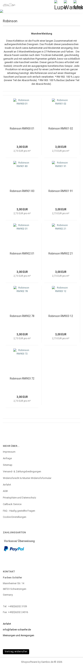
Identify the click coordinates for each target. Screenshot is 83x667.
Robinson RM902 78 (22, 316)
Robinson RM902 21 (60, 253)
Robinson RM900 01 (22, 128)
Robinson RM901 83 (22, 191)
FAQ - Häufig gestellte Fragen (19, 510)
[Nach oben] (72, 661)
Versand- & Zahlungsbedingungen (22, 471)
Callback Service (12, 504)
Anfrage (7, 458)
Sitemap (7, 464)
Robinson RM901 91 (60, 191)
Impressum (9, 451)
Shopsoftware (29, 661)
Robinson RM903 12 (60, 316)
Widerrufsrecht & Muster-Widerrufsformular (27, 478)
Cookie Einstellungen (14, 516)
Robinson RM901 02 (60, 128)
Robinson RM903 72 (22, 378)
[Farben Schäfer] (7, 5)
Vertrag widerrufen (16, 651)
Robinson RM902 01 (22, 253)
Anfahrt (7, 484)
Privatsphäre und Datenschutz (19, 497)
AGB (5, 491)
